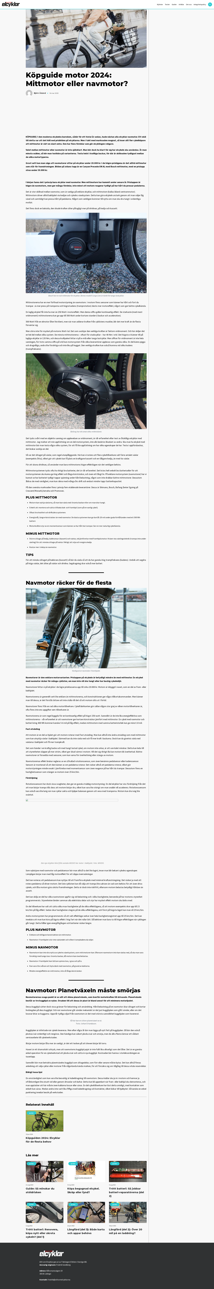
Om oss (189, 4)
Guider (174, 4)
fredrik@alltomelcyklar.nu (59, 1279)
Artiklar (181, 4)
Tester (167, 4)
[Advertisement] (86, 116)
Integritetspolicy (200, 4)
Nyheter (160, 4)
